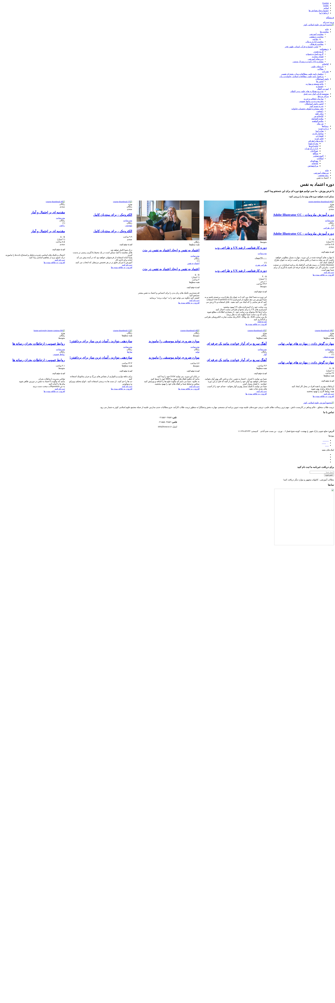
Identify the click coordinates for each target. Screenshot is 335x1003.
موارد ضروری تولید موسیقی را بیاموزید (174, 341)
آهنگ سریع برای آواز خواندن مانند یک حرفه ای (237, 343)
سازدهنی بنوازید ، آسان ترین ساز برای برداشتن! (101, 341)
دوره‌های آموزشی (321, 173)
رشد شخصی (323, 175)
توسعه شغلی (328, 357)
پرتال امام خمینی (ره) (319, 454)
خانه (327, 170)
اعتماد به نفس (193, 263)
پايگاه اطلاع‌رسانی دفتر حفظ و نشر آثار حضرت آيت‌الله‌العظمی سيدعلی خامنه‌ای (294, 462)
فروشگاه (330, 17)
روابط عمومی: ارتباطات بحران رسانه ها (38, 343)
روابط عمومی (59, 354)
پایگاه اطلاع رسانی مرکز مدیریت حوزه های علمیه (307, 459)
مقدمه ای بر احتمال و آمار (48, 212)
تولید (197, 352)
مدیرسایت (329, 220)
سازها (129, 352)
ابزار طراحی (328, 228)
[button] (167, 436)
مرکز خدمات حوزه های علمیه (316, 457)
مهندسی (128, 225)
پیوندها (331, 436)
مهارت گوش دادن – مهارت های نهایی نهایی (306, 343)
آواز (265, 354)
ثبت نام (326, 22)
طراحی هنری (261, 265)
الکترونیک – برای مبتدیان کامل (112, 214)
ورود (332, 22)
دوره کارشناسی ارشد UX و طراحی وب (241, 247)
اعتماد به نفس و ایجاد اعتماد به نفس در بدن (171, 250)
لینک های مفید (328, 450)
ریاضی (62, 225)
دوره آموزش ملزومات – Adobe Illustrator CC (303, 214)
